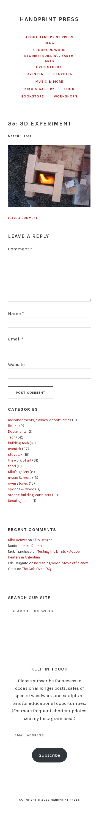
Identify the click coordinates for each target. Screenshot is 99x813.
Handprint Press (49, 19)
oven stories (18, 483)
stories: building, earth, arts (29, 495)
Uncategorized (20, 501)
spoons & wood (21, 489)
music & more (19, 478)
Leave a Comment (22, 218)
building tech (18, 443)
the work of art (19, 460)
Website (16, 364)
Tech (11, 437)
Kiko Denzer (17, 540)
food (12, 466)
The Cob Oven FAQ (36, 569)
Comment (20, 249)
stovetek (15, 454)
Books (13, 426)
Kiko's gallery (18, 472)
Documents (17, 431)
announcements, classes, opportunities (39, 420)
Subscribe (49, 755)
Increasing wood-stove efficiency (61, 563)
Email (16, 339)
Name (16, 313)
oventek (14, 449)
